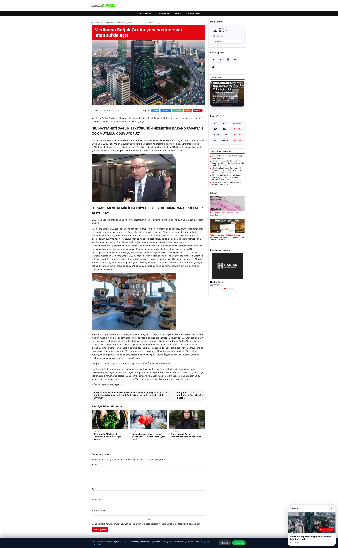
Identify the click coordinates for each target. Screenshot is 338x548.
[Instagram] (228, 60)
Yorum (96, 464)
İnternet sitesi (98, 510)
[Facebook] (213, 60)
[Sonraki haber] (240, 85)
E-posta (96, 499)
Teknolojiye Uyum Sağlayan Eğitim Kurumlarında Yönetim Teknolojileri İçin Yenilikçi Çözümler (228, 163)
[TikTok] (213, 67)
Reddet (224, 543)
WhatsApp (177, 110)
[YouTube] (235, 60)
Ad (94, 489)
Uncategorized (107, 22)
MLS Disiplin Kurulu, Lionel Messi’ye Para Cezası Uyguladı (226, 183)
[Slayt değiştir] (222, 289)
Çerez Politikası (193, 13)
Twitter (155, 110)
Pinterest (197, 110)
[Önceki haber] (234, 85)
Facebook (165, 110)
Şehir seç (217, 36)
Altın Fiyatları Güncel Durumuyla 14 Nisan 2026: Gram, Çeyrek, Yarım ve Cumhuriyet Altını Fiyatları (227, 170)
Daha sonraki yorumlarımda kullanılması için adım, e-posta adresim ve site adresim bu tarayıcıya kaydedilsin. (146, 523)
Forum (178, 13)
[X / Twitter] (221, 60)
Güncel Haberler (145, 13)
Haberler (95, 22)
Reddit (187, 110)
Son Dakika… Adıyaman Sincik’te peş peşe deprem (227, 157)
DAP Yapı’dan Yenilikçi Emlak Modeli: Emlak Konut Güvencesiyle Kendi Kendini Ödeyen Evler (227, 177)
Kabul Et (239, 543)
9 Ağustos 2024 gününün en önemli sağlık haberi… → (190, 395)
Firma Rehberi (164, 13)
